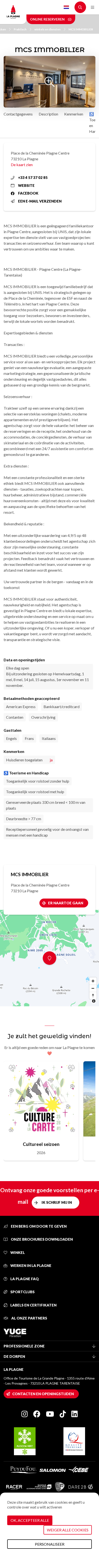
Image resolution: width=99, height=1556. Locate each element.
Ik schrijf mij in (57, 1202)
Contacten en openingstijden (43, 1394)
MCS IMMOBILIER (80, 29)
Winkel (17, 1252)
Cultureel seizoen (41, 1144)
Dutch (66, 7)
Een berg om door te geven (38, 1226)
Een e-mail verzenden (40, 201)
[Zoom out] (93, 988)
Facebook (28, 193)
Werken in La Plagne (30, 1265)
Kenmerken (73, 114)
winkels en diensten (47, 29)
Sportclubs (22, 1292)
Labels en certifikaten (33, 1305)
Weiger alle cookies (67, 1530)
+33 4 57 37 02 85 (33, 177)
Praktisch (20, 29)
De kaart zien (22, 164)
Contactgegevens (18, 114)
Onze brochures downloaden (41, 1239)
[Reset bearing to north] (93, 995)
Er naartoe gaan (65, 903)
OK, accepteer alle (30, 1520)
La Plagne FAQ (24, 1279)
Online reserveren (47, 19)
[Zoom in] (93, 981)
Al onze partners (29, 1318)
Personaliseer (49, 1544)
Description (48, 114)
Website (26, 185)
